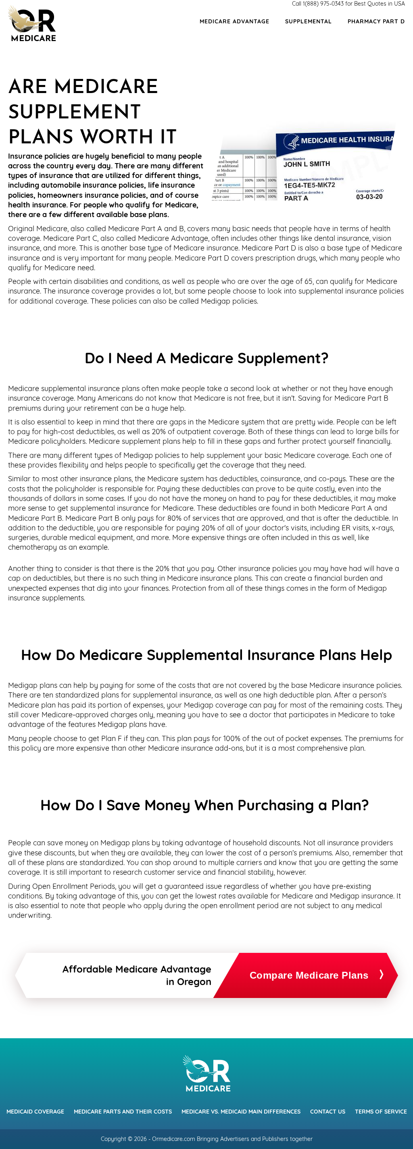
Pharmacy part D (376, 21)
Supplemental (308, 21)
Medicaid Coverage (35, 1111)
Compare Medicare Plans (309, 975)
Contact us (327, 1111)
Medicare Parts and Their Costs (123, 1111)
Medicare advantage (234, 21)
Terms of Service (381, 1111)
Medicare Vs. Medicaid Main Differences (240, 1111)
